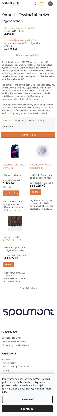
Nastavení (27, 399)
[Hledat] (35, 4)
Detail (34, 193)
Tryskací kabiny (8, 362)
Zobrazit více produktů (26, 55)
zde (4, 391)
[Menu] (50, 4)
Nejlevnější (20, 123)
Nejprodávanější (37, 123)
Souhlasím (27, 408)
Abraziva (5, 359)
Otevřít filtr (27, 137)
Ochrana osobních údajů (13, 341)
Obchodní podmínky (11, 338)
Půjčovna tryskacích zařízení (15, 345)
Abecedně (8, 129)
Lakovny (5, 370)
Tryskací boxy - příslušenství (15, 366)
